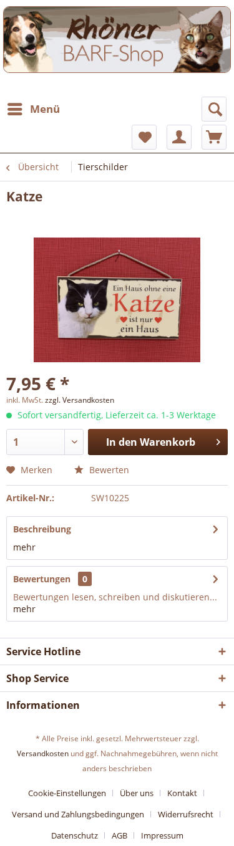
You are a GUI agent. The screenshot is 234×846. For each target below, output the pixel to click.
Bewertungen (42, 579)
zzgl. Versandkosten (79, 400)
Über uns (137, 793)
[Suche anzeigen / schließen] (214, 109)
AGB (119, 835)
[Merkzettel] (144, 137)
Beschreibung (42, 529)
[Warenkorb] (214, 137)
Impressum (162, 835)
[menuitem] (33, 109)
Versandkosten (43, 753)
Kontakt (182, 793)
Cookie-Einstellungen (67, 793)
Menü (45, 109)
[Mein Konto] (179, 137)
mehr (24, 547)
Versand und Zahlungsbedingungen (78, 814)
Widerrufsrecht (185, 814)
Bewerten (108, 470)
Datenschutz (74, 835)
